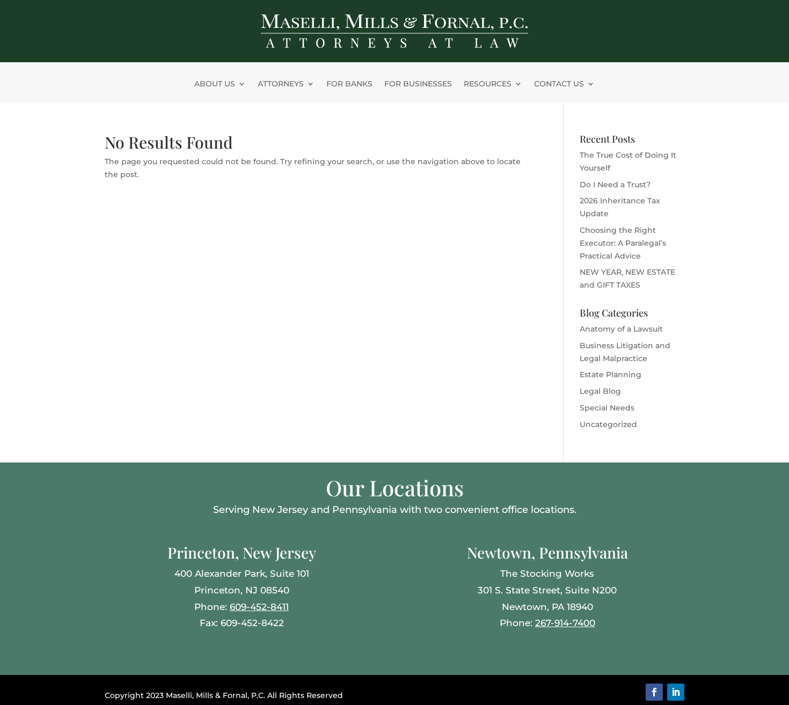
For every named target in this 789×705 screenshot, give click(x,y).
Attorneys (281, 84)
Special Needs (607, 408)
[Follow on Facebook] (654, 692)
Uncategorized (608, 424)
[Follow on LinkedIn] (675, 692)
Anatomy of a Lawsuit (621, 329)
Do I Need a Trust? (615, 184)
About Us (214, 84)
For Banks (349, 84)
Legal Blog (600, 391)
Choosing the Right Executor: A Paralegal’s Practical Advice (623, 243)
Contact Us (559, 84)
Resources (488, 84)
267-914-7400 (565, 623)
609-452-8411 (259, 606)
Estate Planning (610, 374)
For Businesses (418, 84)
